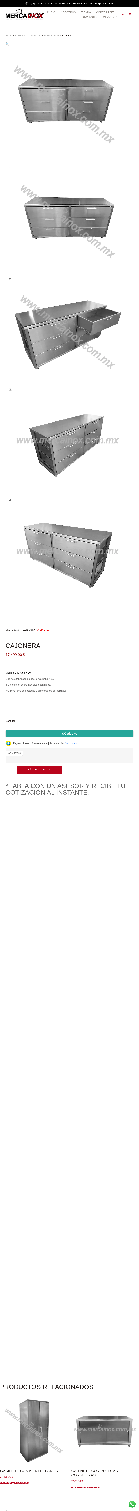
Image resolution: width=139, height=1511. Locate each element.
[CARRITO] (128, 14)
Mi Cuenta (110, 17)
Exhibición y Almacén (28, 35)
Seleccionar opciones (14, 1483)
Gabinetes (50, 35)
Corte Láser (105, 12)
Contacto (90, 17)
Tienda (86, 12)
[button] (123, 14)
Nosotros (68, 12)
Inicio (51, 12)
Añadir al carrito (39, 770)
